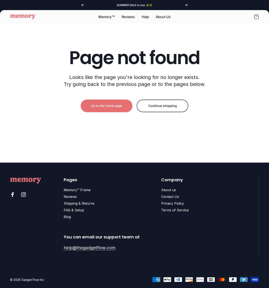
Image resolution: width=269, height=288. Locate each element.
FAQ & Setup (74, 210)
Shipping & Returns (79, 203)
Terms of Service (175, 210)
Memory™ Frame (77, 190)
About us (168, 190)
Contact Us (170, 197)
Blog (67, 217)
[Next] (186, 5)
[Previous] (82, 5)
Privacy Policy (172, 203)
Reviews (70, 197)
